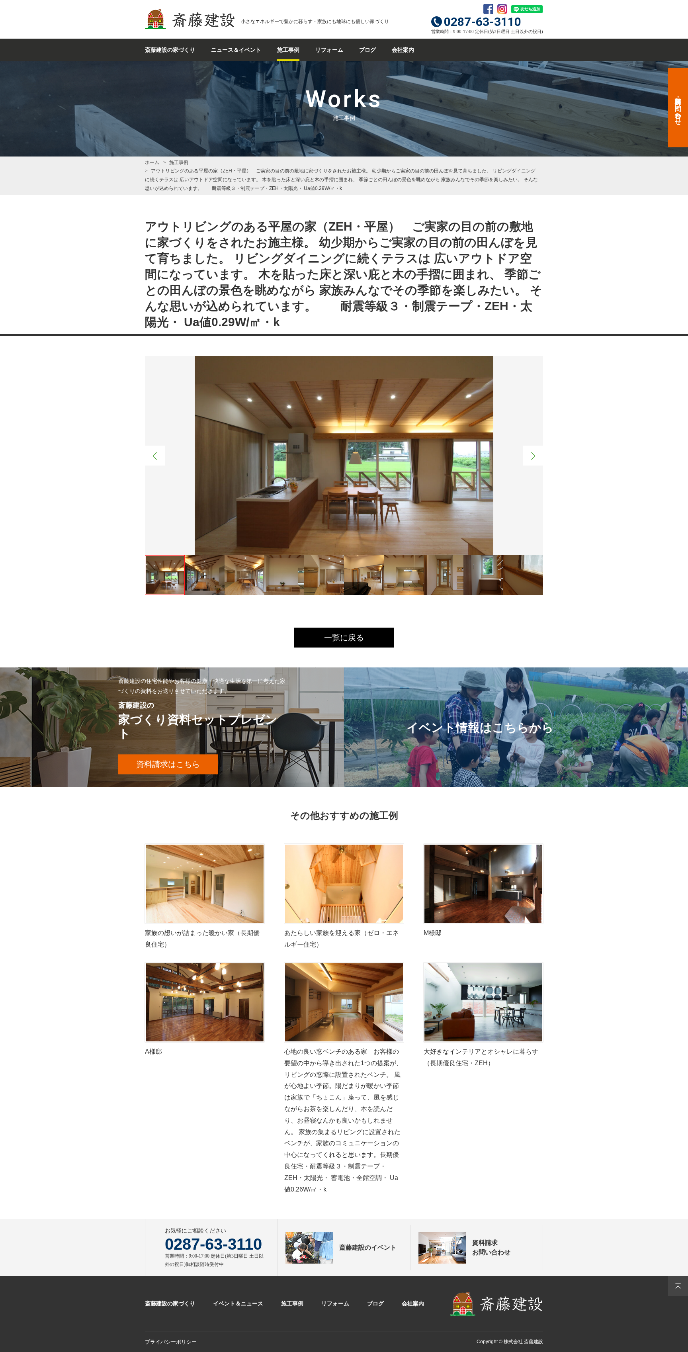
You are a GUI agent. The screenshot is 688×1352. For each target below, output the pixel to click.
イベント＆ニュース (238, 1303)
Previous (155, 456)
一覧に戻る (344, 637)
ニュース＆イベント (236, 50)
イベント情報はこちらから (480, 727)
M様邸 (433, 932)
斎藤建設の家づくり (170, 50)
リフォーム (329, 50)
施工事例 (288, 50)
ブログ (367, 50)
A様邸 (153, 1051)
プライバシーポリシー (171, 1342)
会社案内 (403, 50)
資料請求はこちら (168, 764)
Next (533, 456)
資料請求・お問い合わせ (678, 107)
